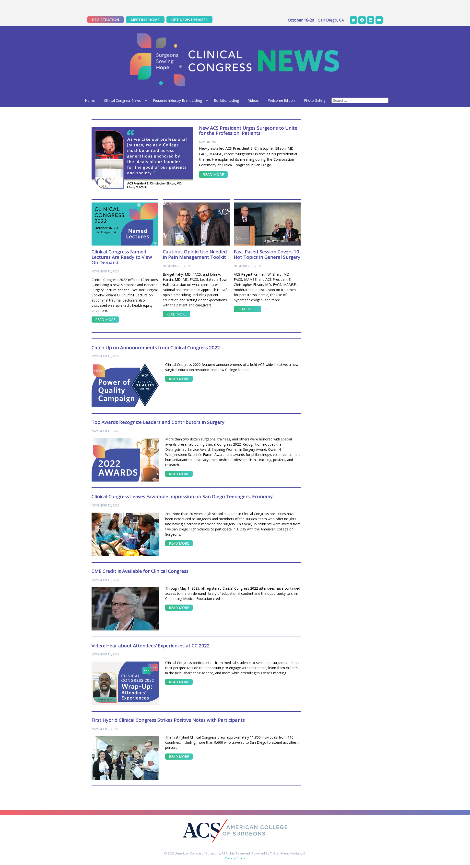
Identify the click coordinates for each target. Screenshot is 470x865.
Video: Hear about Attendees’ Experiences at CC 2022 (151, 646)
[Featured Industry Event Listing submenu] (207, 100)
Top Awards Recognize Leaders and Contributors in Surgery (158, 422)
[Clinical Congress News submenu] (146, 100)
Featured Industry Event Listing (177, 100)
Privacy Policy (235, 858)
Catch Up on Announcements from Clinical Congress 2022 (156, 347)
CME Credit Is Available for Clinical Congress (140, 571)
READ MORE (213, 174)
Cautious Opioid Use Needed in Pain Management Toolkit (195, 254)
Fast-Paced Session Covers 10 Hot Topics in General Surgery (267, 254)
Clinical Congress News (122, 100)
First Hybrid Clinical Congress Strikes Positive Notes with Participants (168, 720)
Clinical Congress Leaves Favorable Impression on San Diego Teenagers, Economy (182, 496)
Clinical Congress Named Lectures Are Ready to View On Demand (122, 257)
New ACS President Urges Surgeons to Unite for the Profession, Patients (248, 130)
